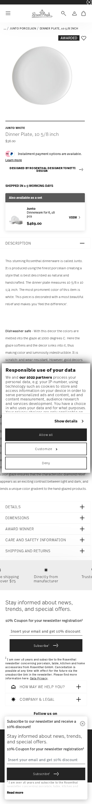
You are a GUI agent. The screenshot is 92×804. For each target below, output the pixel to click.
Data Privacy (39, 678)
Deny (46, 463)
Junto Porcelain (23, 28)
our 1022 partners (35, 377)
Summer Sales (9, 2)
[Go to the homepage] (42, 13)
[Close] (82, 724)
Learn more (13, 160)
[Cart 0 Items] (83, 13)
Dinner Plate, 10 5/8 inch (59, 28)
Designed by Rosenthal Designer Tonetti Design (43, 170)
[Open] (62, 13)
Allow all (46, 435)
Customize (43, 449)
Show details (65, 421)
